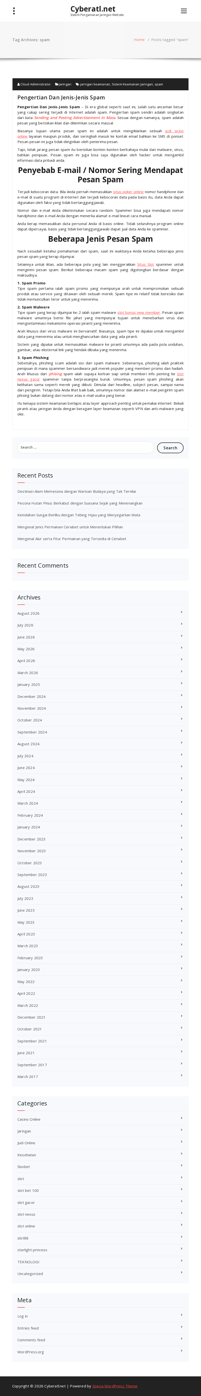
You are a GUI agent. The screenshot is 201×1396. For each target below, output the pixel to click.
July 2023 (25, 898)
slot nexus (26, 1214)
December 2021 (31, 1017)
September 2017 (32, 1064)
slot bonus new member (138, 312)
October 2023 (29, 862)
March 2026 (27, 672)
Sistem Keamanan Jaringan (132, 84)
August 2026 (28, 613)
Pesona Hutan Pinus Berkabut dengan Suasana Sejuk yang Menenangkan (79, 503)
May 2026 (26, 648)
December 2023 (31, 839)
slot (20, 1178)
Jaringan (65, 84)
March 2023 (27, 945)
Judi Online (26, 1142)
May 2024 (26, 779)
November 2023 (31, 850)
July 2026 (25, 625)
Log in (22, 1316)
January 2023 (28, 969)
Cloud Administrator (35, 84)
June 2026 (26, 637)
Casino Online (29, 1119)
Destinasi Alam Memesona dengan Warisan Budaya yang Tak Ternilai (76, 491)
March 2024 (27, 803)
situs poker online (128, 191)
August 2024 (28, 743)
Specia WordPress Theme (115, 1385)
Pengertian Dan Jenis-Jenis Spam (61, 97)
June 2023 (26, 910)
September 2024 (32, 732)
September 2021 (32, 1040)
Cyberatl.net (92, 8)
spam (159, 84)
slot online (26, 1225)
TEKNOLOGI (28, 1261)
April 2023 (26, 933)
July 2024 (25, 755)
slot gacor (26, 1202)
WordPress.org (30, 1351)
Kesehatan (26, 1154)
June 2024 (26, 767)
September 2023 (32, 874)
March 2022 (27, 1005)
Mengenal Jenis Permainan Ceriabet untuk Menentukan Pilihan (70, 526)
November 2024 (31, 708)
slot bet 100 (28, 1190)
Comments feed (31, 1339)
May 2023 (26, 922)
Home (139, 39)
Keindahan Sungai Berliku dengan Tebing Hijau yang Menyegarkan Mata (78, 514)
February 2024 (30, 815)
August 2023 (28, 886)
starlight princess (32, 1249)
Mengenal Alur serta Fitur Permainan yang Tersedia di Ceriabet (71, 538)
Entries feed (28, 1328)
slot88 (22, 1238)
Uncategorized (30, 1273)
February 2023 (30, 957)
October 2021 (29, 1028)
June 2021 (26, 1052)
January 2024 (28, 826)
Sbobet (23, 1166)
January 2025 (28, 684)
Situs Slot (145, 264)
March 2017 (27, 1076)
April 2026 (26, 660)
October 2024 (29, 720)
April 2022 (26, 993)
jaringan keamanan (95, 84)
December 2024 (31, 696)
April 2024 (26, 791)
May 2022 (26, 981)
